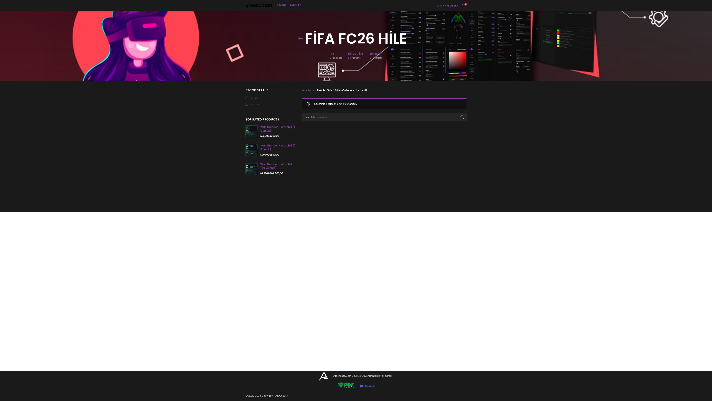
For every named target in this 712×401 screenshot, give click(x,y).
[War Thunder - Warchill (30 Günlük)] (251, 169)
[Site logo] (259, 5)
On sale (254, 98)
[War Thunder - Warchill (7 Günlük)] (251, 150)
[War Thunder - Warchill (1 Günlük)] (251, 131)
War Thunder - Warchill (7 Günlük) (278, 147)
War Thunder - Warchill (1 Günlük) (277, 129)
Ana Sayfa (308, 90)
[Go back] (300, 38)
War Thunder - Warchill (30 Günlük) (276, 166)
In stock (254, 104)
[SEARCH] (462, 117)
